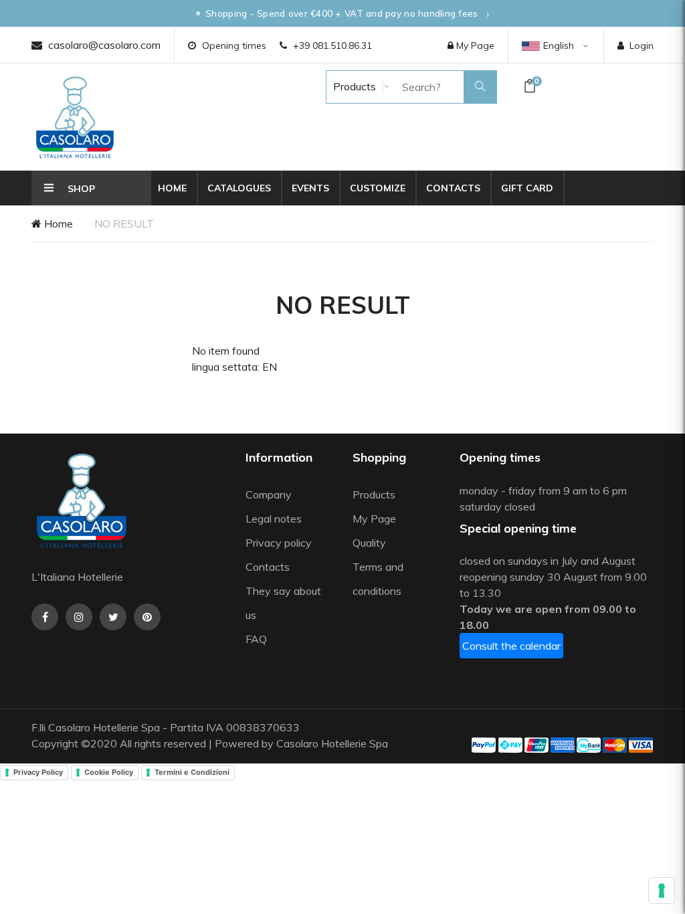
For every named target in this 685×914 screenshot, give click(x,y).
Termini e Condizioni (192, 772)
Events (310, 188)
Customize (377, 188)
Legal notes (274, 518)
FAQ (256, 639)
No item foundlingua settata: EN (234, 358)
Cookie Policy (108, 772)
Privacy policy (279, 542)
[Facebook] (44, 617)
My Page (474, 45)
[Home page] (74, 117)
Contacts (453, 188)
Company (269, 494)
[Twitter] (113, 617)
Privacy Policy (38, 772)
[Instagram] (79, 617)
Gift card (527, 188)
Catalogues (239, 188)
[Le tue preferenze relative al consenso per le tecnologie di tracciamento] (661, 890)
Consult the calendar (511, 645)
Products (353, 86)
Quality (371, 542)
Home (172, 188)
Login (641, 45)
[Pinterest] (147, 617)
